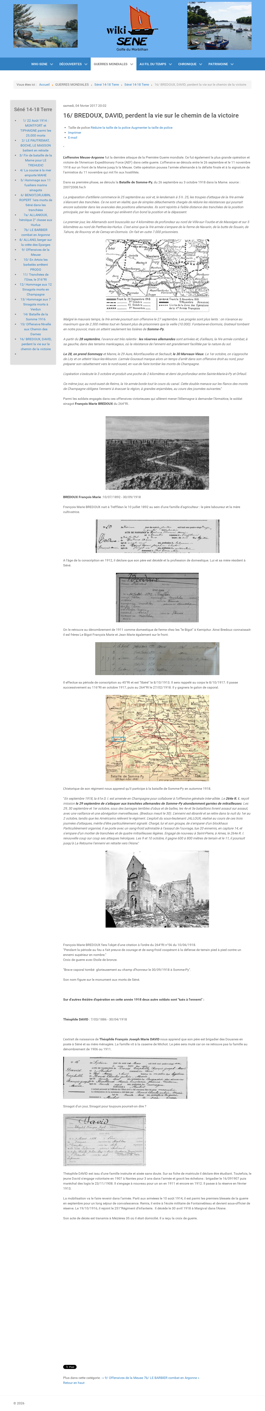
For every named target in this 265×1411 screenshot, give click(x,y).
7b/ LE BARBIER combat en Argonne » (171, 1378)
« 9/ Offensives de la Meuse (122, 1378)
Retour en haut (73, 1383)
